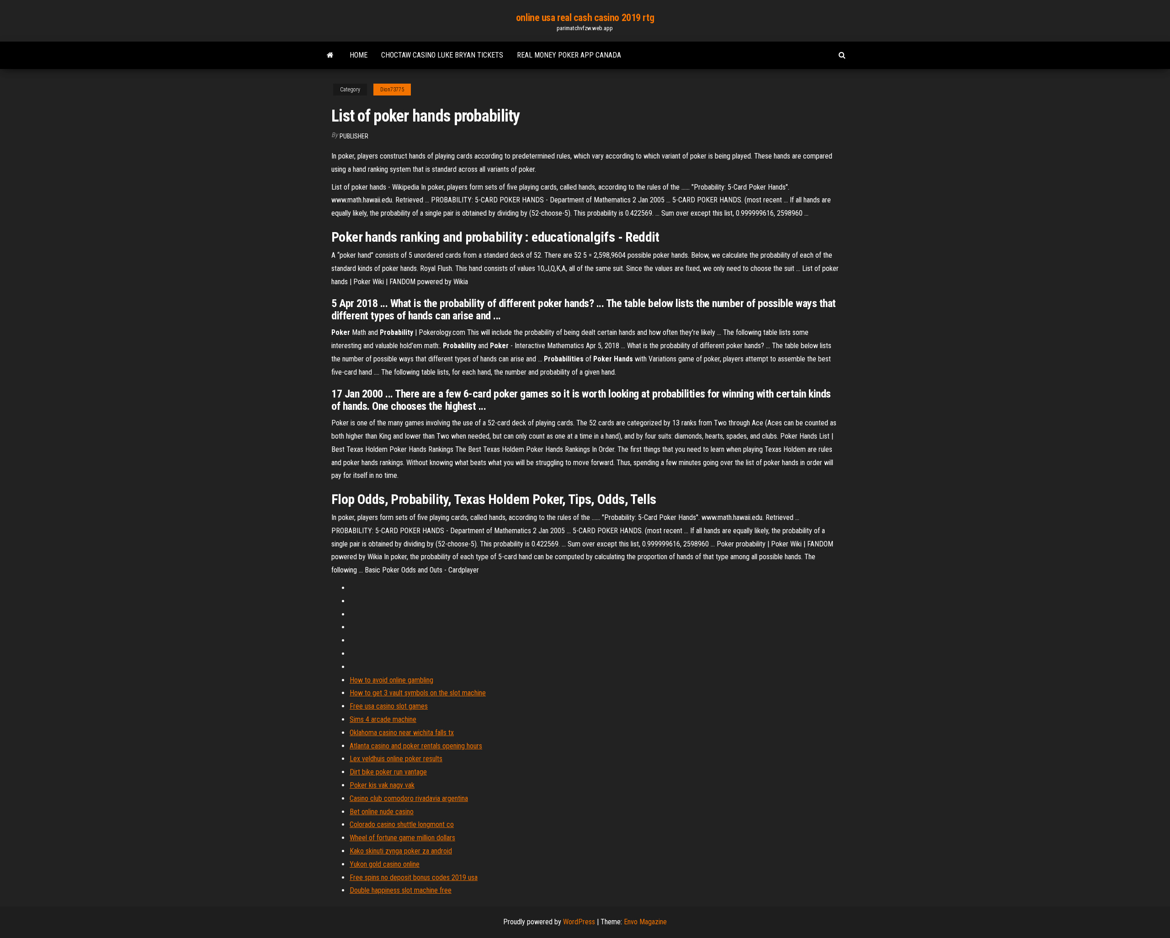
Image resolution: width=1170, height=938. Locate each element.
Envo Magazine (645, 921)
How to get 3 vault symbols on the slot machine (418, 693)
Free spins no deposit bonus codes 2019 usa (414, 877)
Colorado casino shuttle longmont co (402, 824)
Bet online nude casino (382, 811)
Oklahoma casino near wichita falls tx (402, 732)
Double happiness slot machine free (401, 890)
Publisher (354, 136)
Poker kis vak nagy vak (382, 785)
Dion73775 (392, 89)
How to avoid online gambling (391, 680)
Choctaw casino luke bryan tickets (442, 55)
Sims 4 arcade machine (383, 719)
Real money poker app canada (569, 55)
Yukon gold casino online (385, 864)
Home (358, 55)
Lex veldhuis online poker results (396, 758)
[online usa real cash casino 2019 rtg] (330, 55)
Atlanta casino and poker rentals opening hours (416, 746)
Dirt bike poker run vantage (388, 772)
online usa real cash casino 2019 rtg (585, 17)
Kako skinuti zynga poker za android (401, 851)
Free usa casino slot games (389, 706)
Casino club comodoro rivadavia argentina (409, 798)
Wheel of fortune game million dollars (402, 837)
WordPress (579, 921)
